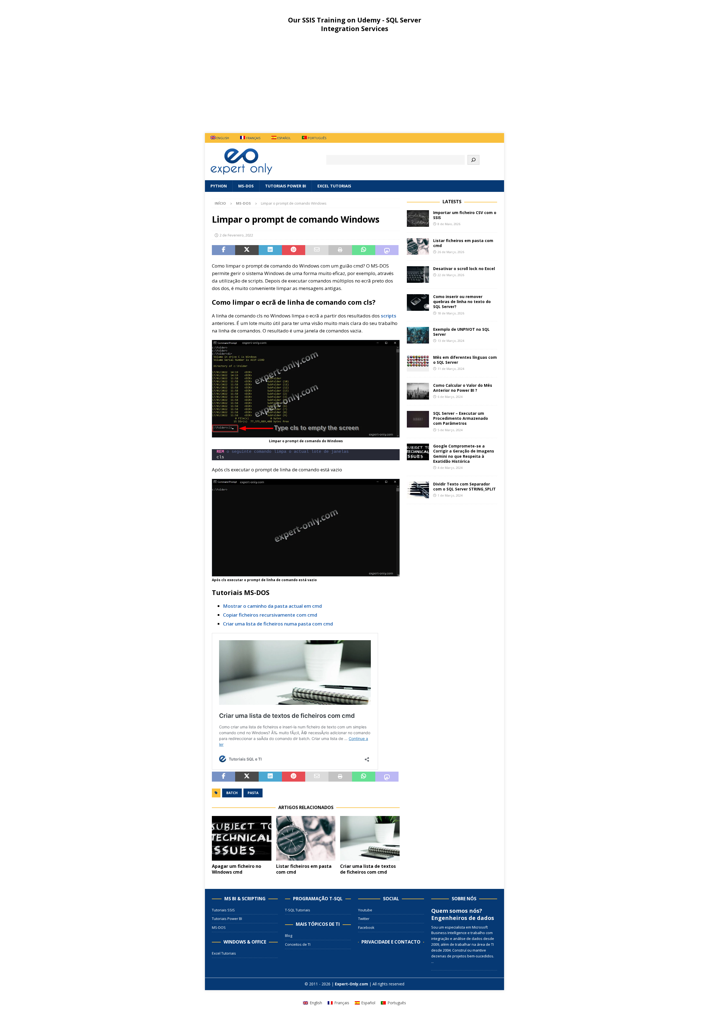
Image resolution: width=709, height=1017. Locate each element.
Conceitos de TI (297, 944)
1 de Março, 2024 (450, 495)
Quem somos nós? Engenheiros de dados (462, 914)
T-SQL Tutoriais (297, 909)
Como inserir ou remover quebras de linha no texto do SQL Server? (462, 301)
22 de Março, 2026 (451, 275)
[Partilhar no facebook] (223, 250)
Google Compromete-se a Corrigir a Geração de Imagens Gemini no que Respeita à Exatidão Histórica (463, 453)
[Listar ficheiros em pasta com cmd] (306, 838)
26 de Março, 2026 (451, 252)
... (432, 961)
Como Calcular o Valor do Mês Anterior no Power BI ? (462, 388)
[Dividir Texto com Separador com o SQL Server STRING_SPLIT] (418, 490)
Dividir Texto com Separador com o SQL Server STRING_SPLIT (464, 486)
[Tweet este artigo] (246, 250)
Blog (288, 935)
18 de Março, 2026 (451, 313)
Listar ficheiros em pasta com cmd (304, 869)
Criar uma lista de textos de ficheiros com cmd (368, 869)
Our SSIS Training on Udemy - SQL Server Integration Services (354, 24)
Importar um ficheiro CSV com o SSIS (464, 215)
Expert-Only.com (351, 984)
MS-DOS (246, 186)
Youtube (365, 909)
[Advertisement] (354, 87)
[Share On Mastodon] (387, 250)
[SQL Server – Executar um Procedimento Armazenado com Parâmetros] (418, 419)
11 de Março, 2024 (451, 369)
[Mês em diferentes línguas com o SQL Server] (418, 363)
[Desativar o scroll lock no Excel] (418, 274)
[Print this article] (340, 250)
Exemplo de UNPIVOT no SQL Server (461, 332)
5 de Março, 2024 (450, 430)
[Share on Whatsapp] (363, 250)
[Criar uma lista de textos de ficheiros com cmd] (370, 838)
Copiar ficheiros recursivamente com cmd (270, 615)
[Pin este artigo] (293, 250)
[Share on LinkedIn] (270, 250)
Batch (232, 792)
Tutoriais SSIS (223, 909)
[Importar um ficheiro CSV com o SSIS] (418, 218)
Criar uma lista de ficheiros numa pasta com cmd (278, 624)
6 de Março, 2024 (450, 397)
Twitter (363, 918)
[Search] (473, 160)
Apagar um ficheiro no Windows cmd (236, 869)
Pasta (253, 792)
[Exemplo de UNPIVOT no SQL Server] (418, 335)
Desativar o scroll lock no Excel (464, 268)
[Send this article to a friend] (316, 250)
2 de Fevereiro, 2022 (236, 235)
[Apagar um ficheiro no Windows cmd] (241, 838)
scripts (388, 315)
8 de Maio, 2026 (449, 224)
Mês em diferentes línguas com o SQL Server (465, 360)
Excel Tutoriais (334, 186)
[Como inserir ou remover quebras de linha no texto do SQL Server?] (418, 302)
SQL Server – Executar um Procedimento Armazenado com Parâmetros (460, 418)
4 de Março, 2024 (450, 468)
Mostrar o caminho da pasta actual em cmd (272, 606)
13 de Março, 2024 (451, 341)
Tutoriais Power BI (285, 186)
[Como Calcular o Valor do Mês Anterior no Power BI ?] (418, 391)
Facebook (366, 927)
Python (218, 186)
